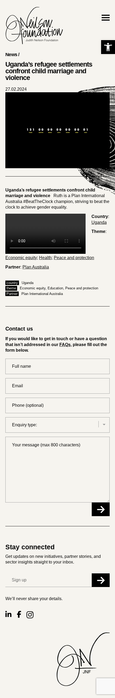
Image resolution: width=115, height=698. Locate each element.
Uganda (99, 222)
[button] (108, 47)
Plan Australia (35, 267)
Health (45, 257)
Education (55, 288)
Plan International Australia (42, 294)
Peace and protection (74, 257)
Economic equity (21, 257)
